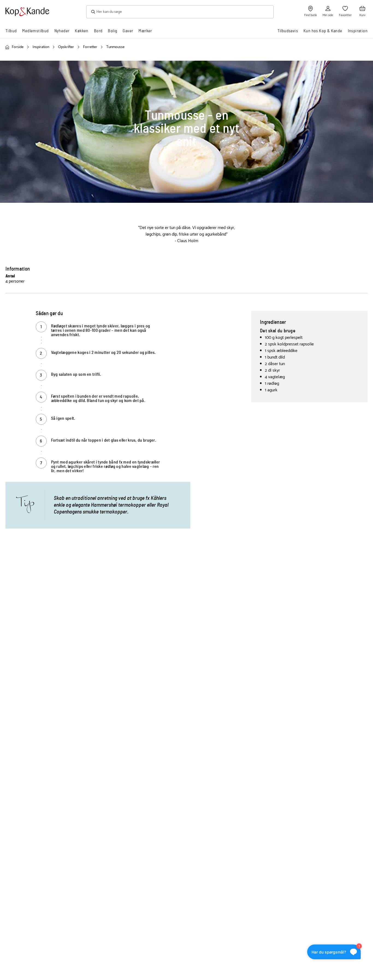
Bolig (112, 31)
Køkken (81, 31)
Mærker (145, 31)
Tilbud (11, 31)
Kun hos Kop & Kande (322, 31)
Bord (98, 31)
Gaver (128, 31)
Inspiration (358, 31)
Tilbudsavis (287, 31)
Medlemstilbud (35, 31)
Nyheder (62, 31)
